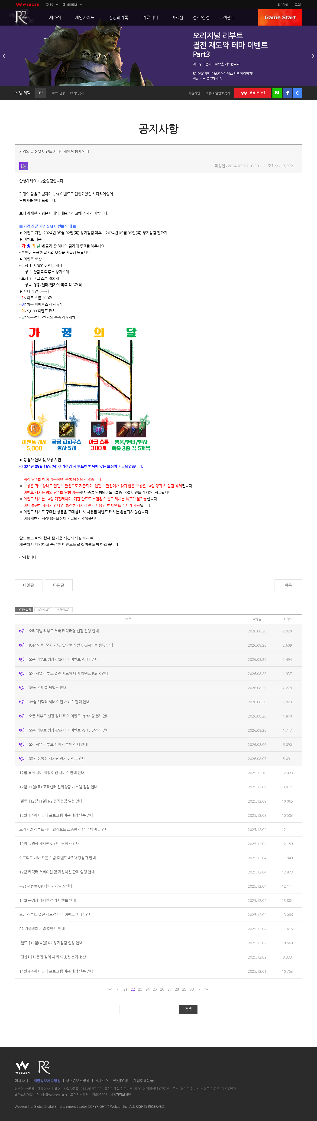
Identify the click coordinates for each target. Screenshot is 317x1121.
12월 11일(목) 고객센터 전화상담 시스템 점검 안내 (58, 787)
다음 (313, 56)
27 (169, 989)
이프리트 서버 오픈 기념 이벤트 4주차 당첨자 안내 (57, 858)
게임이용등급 (143, 1080)
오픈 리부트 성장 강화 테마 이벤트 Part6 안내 (63, 659)
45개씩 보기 (63, 609)
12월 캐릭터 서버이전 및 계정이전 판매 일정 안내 (57, 872)
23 (140, 989)
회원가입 (283, 4)
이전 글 (28, 585)
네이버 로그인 (277, 93)
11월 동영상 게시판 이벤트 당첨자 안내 (49, 843)
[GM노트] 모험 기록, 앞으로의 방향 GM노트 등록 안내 (71, 645)
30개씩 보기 (44, 609)
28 (177, 989)
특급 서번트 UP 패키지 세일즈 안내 (46, 886)
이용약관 (21, 1080)
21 (125, 989)
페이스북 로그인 (287, 93)
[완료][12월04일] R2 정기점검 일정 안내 (50, 943)
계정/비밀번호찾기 (217, 93)
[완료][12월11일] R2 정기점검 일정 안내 (50, 801)
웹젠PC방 (120, 1080)
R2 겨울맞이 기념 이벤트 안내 (42, 928)
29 (184, 989)
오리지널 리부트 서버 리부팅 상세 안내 (58, 744)
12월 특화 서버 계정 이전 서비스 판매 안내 (51, 772)
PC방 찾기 (77, 93)
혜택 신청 (58, 93)
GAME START (280, 17)
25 (155, 989)
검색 (188, 1009)
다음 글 (58, 585)
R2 (21, 17)
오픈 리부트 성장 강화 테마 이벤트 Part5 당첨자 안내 (69, 730)
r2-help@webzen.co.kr (51, 1095)
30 (192, 989)
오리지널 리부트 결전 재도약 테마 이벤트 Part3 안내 (69, 673)
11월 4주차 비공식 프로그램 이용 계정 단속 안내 (56, 971)
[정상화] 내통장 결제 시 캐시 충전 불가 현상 (52, 957)
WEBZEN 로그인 (252, 93)
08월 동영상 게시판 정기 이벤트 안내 (57, 758)
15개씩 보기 (24, 609)
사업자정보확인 (120, 1095)
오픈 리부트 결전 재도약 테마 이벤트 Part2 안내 (55, 914)
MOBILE (72, 5)
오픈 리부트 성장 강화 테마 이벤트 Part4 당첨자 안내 (69, 716)
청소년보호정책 (78, 1080)
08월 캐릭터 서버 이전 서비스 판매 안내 (59, 702)
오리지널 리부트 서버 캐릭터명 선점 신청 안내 (64, 631)
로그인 (298, 4)
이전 (4, 56)
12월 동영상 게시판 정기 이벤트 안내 (47, 900)
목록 (288, 585)
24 (147, 989)
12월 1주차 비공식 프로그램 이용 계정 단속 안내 (56, 815)
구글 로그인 (297, 93)
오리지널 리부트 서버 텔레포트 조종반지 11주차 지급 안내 (63, 829)
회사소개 (101, 1080)
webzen (27, 4)
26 (162, 989)
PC (52, 5)
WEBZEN (22, 1067)
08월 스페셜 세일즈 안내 (48, 687)
